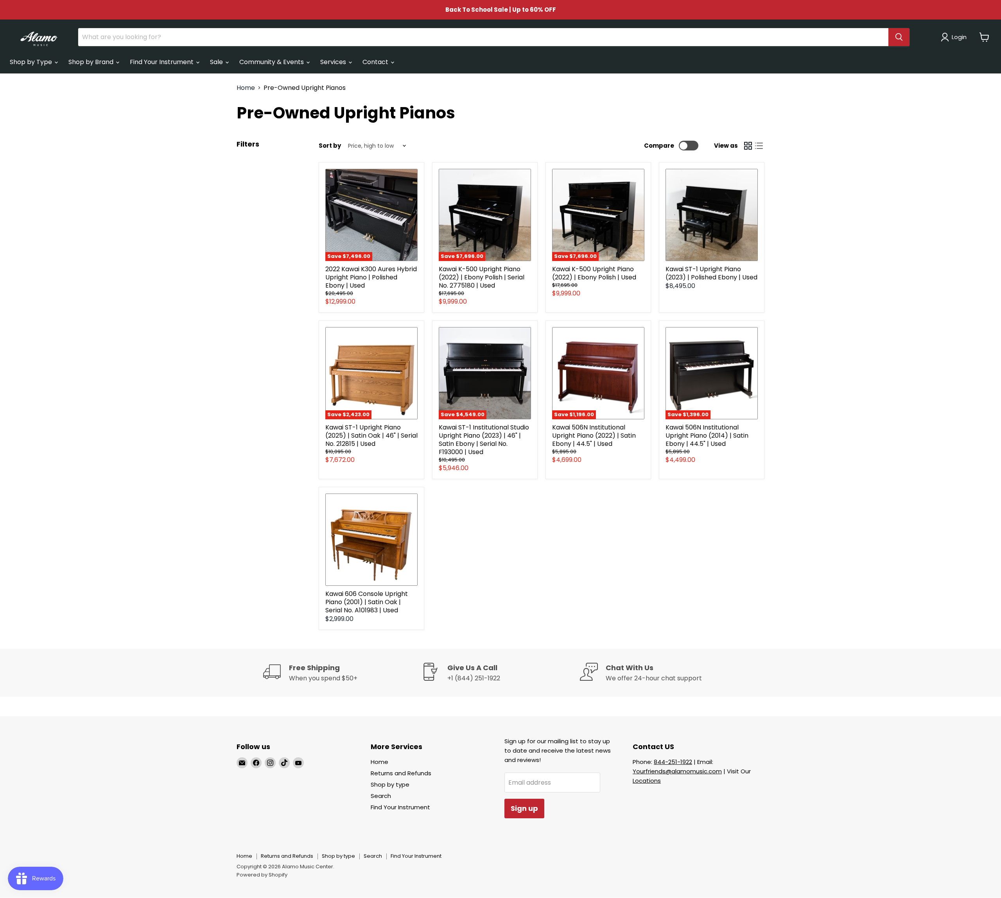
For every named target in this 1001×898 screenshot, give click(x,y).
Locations (647, 780)
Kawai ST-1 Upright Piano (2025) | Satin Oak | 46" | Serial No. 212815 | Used (371, 435)
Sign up (524, 808)
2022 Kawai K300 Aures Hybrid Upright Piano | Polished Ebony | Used (371, 277)
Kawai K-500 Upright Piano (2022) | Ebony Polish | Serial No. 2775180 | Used (481, 277)
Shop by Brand (91, 61)
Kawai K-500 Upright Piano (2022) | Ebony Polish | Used (594, 273)
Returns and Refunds (401, 773)
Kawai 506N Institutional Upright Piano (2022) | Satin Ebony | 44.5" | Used (594, 435)
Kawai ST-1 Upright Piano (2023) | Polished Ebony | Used (711, 273)
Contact (376, 61)
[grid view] (748, 145)
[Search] (899, 37)
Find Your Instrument (162, 61)
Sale (217, 61)
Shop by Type (32, 61)
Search (381, 796)
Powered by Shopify (262, 874)
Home (246, 87)
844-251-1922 (673, 762)
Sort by (330, 145)
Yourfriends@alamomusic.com (677, 771)
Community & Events (272, 61)
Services (334, 61)
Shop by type (390, 784)
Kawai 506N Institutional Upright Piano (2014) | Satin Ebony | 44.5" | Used (707, 435)
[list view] (758, 145)
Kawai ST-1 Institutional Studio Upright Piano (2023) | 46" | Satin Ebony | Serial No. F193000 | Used (484, 439)
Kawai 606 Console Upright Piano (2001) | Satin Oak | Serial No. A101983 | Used (366, 602)
